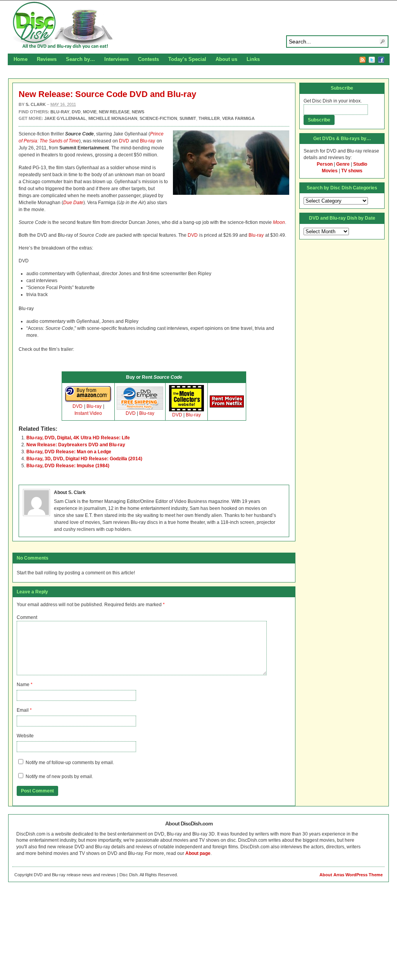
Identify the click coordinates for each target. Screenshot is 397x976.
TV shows (351, 170)
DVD (124, 141)
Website (25, 736)
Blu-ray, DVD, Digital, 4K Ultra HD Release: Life (78, 437)
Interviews (116, 59)
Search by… (80, 59)
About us (226, 59)
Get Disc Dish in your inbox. (333, 101)
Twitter (372, 60)
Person (325, 164)
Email (23, 710)
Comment (27, 617)
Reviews (47, 59)
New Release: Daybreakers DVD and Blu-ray (75, 444)
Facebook (381, 60)
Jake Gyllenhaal (65, 118)
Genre (343, 164)
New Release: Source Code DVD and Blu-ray (107, 94)
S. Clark (36, 104)
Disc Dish (198, 25)
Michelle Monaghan (112, 118)
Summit (188, 118)
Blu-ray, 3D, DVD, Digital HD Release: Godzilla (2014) (84, 458)
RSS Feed (362, 60)
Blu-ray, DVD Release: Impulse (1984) (67, 465)
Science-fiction (158, 118)
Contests (148, 59)
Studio (360, 164)
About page (198, 853)
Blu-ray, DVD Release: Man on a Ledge (68, 451)
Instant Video (88, 413)
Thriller (209, 118)
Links (253, 59)
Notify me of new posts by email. (59, 776)
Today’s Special (187, 59)
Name (23, 684)
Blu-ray (147, 141)
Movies (330, 170)
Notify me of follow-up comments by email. (70, 762)
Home (21, 59)
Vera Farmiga (238, 118)
